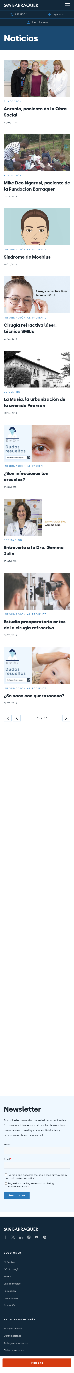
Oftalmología (11, 1269)
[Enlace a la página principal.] (21, 5)
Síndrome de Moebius (27, 257)
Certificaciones (12, 1336)
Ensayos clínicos (13, 1328)
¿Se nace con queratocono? (34, 696)
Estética (8, 1276)
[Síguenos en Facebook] (5, 1237)
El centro (12, 392)
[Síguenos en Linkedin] (21, 1237)
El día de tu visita (13, 1350)
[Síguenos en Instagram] (29, 1237)
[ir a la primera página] (8, 718)
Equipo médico (12, 1283)
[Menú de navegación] (67, 5)
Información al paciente (25, 249)
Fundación (13, 101)
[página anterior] (17, 718)
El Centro (9, 1262)
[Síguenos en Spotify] (45, 1237)
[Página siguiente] (66, 718)
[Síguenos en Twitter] (13, 1237)
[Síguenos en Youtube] (37, 1237)
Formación (13, 540)
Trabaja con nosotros (16, 1343)
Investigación (11, 1298)
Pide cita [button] (37, 1362)
